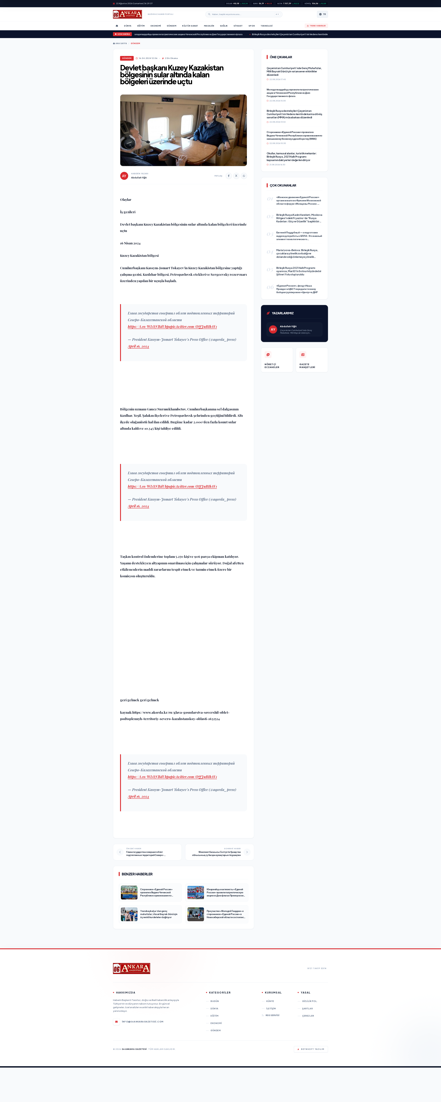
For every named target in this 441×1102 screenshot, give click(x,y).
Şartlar (307, 1008)
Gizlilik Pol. (309, 1001)
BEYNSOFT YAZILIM (312, 1049)
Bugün (215, 1001)
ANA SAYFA (121, 43)
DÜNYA (214, 1008)
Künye (270, 1001)
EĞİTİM (215, 1016)
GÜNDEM (135, 43)
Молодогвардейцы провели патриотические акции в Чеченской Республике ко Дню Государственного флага (157, 34)
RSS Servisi (272, 1015)
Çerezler (308, 1016)
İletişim (271, 1008)
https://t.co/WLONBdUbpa (149, 326)
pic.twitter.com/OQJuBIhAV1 (194, 326)
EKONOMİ (216, 1023)
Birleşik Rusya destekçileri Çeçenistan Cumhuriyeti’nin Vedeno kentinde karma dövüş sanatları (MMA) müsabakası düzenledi (286, 34)
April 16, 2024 (138, 346)
